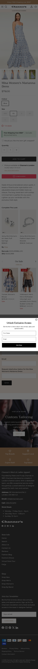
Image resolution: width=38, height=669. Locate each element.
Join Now (19, 345)
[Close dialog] (36, 319)
